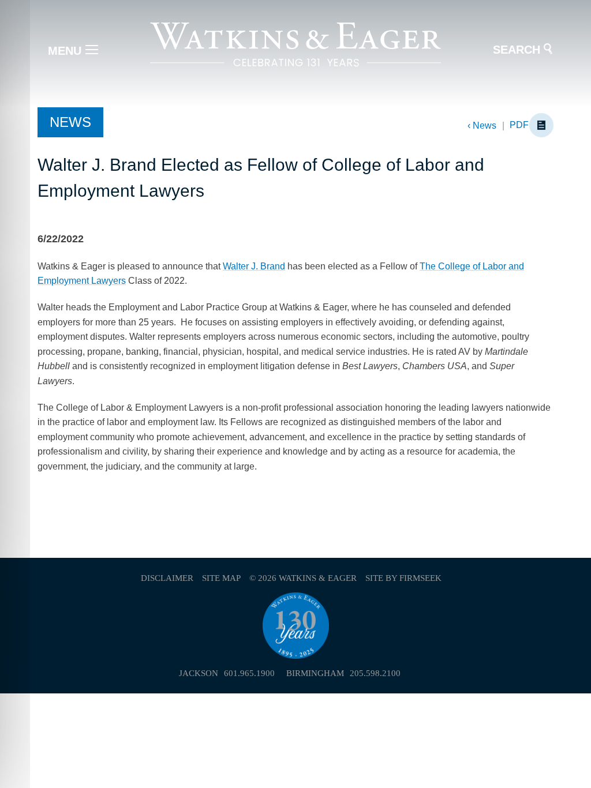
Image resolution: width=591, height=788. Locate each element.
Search (516, 49)
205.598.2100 (375, 673)
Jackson (198, 673)
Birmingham (315, 673)
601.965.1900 (249, 673)
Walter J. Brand (254, 266)
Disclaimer (167, 578)
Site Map (221, 578)
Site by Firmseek (403, 578)
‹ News (481, 125)
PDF (519, 125)
